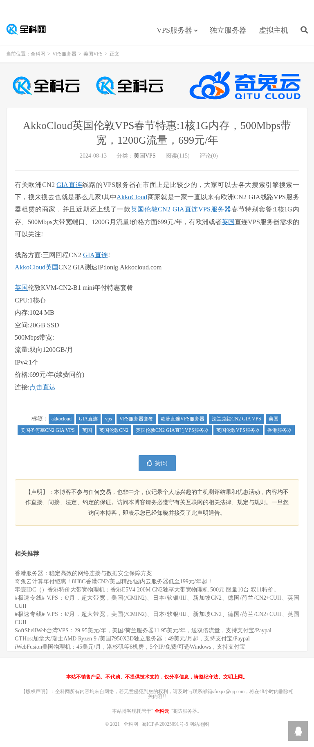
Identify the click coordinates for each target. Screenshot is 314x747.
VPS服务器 (174, 30)
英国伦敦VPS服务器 (238, 430)
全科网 (30, 29)
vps (108, 419)
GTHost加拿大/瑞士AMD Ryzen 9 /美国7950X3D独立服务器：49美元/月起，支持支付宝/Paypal (132, 639)
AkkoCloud (132, 196)
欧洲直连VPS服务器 (182, 419)
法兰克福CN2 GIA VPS (236, 419)
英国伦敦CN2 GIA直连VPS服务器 (181, 209)
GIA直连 (69, 184)
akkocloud (62, 419)
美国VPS (93, 54)
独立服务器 (228, 30)
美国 (273, 419)
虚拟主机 (273, 30)
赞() (161, 463)
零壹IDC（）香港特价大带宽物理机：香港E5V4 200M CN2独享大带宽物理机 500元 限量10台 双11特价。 (147, 590)
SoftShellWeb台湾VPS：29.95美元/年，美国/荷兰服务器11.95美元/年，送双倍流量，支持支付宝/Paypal (143, 630)
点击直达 (42, 387)
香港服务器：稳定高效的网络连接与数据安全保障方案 (83, 573)
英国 (228, 221)
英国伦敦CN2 (113, 430)
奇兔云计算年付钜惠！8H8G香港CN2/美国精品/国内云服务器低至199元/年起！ (114, 581)
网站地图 (199, 724)
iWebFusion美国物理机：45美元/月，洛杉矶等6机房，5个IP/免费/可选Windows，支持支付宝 (130, 647)
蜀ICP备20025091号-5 (165, 724)
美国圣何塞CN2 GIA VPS (47, 430)
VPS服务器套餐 (136, 419)
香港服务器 (279, 430)
